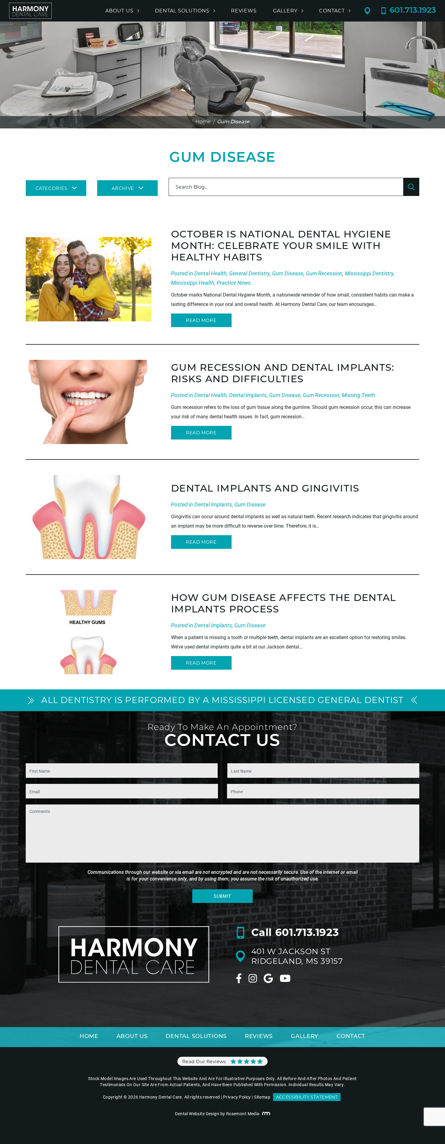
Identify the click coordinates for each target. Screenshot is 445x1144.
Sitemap (262, 1097)
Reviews (244, 10)
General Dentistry (249, 273)
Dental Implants (248, 395)
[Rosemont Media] (266, 1114)
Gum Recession (324, 273)
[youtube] (285, 978)
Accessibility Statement (307, 1097)
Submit (222, 896)
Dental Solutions (182, 10)
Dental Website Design (197, 1113)
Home (203, 122)
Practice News (234, 282)
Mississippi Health (192, 282)
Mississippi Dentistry (369, 273)
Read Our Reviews (204, 1061)
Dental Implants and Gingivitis (265, 489)
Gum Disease (287, 273)
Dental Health (210, 273)
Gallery (285, 10)
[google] (268, 978)
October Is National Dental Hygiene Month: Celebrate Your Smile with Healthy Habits (281, 246)
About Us (119, 10)
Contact (332, 10)
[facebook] (239, 978)
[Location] (372, 11)
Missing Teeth (358, 395)
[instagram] (253, 978)
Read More (201, 320)
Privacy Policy (237, 1097)
